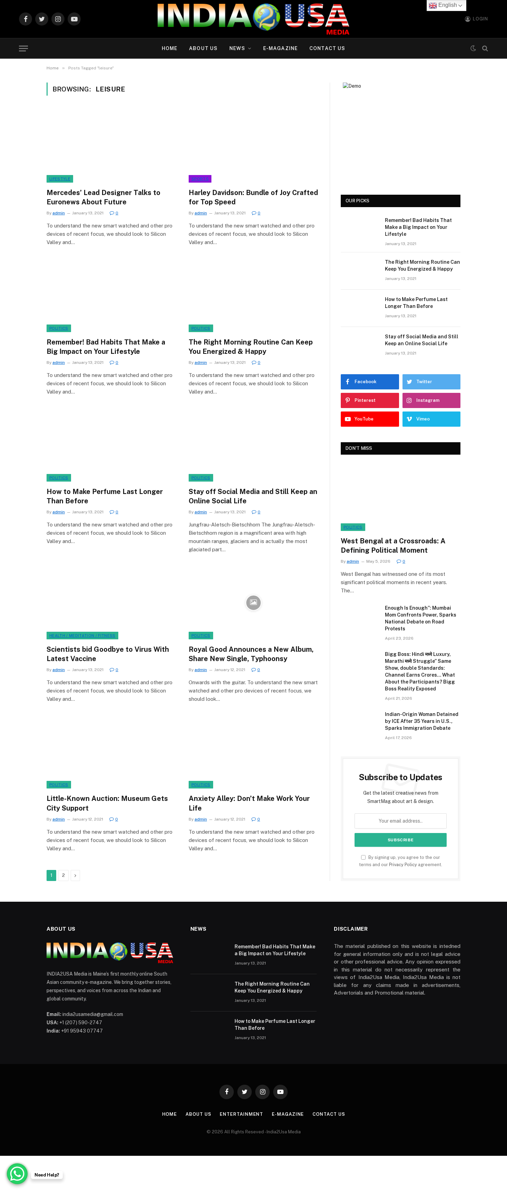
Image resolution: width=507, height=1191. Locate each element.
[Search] (484, 48)
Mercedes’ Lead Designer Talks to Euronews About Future (103, 197)
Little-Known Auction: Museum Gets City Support (107, 803)
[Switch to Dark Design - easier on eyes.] (473, 48)
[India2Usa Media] (253, 19)
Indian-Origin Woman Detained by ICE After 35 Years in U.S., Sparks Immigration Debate (421, 721)
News (237, 48)
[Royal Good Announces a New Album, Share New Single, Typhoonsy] (253, 602)
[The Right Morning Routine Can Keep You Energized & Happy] (253, 295)
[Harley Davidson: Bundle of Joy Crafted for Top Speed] (253, 146)
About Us (203, 48)
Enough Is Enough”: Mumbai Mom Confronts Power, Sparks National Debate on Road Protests (420, 618)
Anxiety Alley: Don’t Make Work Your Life (249, 803)
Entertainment (241, 1114)
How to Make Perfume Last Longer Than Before (105, 496)
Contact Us (327, 48)
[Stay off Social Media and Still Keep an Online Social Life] (253, 445)
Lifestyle (59, 179)
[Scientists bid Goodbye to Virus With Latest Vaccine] (111, 602)
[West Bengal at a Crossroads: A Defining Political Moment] (400, 497)
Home (169, 48)
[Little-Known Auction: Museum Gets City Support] (111, 752)
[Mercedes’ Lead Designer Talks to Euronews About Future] (111, 146)
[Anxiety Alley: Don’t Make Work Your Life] (253, 752)
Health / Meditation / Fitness (82, 635)
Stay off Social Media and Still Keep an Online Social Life (253, 496)
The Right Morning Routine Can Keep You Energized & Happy (251, 347)
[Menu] (23, 48)
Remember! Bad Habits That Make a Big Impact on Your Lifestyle (106, 347)
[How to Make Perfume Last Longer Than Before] (111, 445)
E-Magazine (280, 48)
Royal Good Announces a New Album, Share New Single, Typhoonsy (251, 654)
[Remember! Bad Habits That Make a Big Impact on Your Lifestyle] (111, 295)
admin (58, 213)
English (447, 5)
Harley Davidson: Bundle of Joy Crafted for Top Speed (253, 197)
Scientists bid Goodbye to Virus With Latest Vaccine (108, 654)
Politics (58, 328)
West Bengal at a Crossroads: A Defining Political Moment (393, 545)
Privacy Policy (403, 864)
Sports (200, 179)
